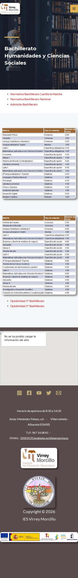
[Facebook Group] (29, 392)
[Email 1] (58, 392)
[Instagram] (19, 392)
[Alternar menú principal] (74, 9)
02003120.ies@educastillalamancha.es (44, 438)
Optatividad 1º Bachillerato (27, 301)
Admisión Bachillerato (24, 104)
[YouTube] (39, 392)
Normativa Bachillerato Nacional (30, 99)
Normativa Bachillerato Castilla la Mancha (36, 94)
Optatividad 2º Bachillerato (27, 306)
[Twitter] (48, 392)
